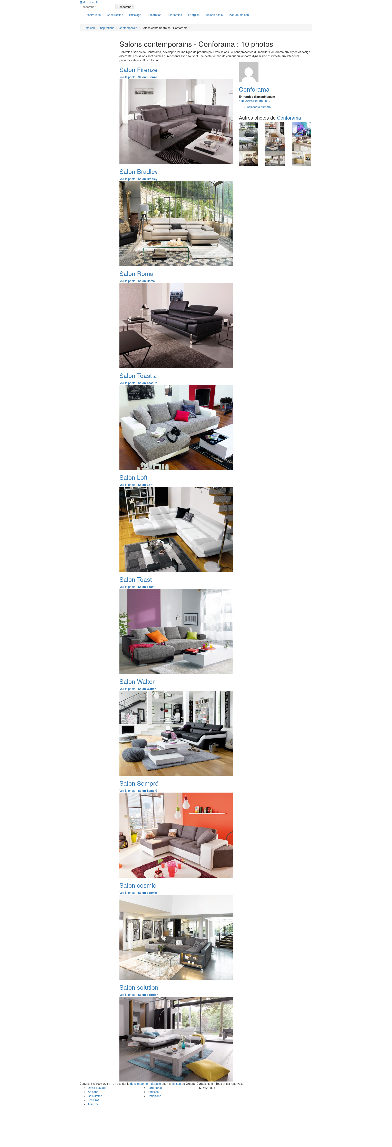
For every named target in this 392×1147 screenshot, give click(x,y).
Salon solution (138, 987)
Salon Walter (137, 681)
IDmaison (89, 28)
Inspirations (106, 28)
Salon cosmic (137, 885)
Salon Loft (133, 477)
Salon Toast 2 (138, 375)
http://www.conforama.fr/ (254, 101)
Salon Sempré (139, 783)
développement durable (145, 1083)
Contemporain (128, 28)
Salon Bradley (138, 171)
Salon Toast (135, 579)
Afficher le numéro (259, 107)
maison (176, 1083)
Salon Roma (136, 273)
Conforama (254, 89)
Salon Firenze (138, 69)
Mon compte (90, 2)
